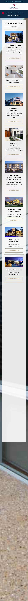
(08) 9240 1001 (9, 1)
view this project (14, 58)
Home (7, 13)
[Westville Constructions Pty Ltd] (14, 6)
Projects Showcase (17, 13)
